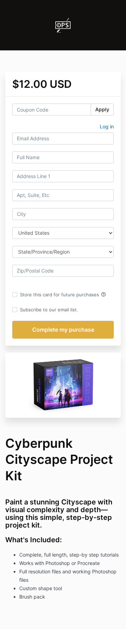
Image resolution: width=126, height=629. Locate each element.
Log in (107, 126)
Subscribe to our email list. (49, 309)
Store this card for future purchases (63, 294)
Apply (102, 109)
